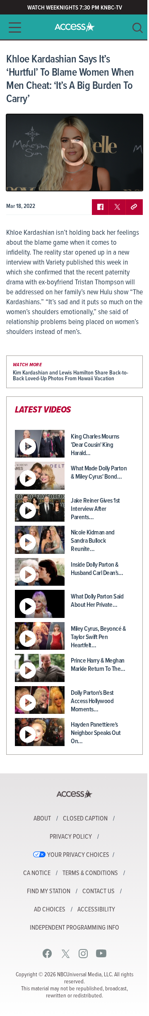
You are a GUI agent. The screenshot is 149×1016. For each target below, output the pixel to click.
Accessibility (96, 910)
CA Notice (36, 873)
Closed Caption (85, 819)
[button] (12, 27)
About (42, 819)
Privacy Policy (71, 837)
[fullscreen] (126, 178)
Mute (36, 178)
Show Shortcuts (101, 178)
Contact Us (98, 891)
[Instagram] (83, 953)
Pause (23, 178)
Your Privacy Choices (78, 855)
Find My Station (48, 891)
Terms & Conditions (90, 873)
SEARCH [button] (137, 28)
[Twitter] (65, 953)
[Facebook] (47, 953)
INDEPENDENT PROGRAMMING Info (74, 928)
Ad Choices (49, 910)
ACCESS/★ (74, 27)
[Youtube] (101, 953)
